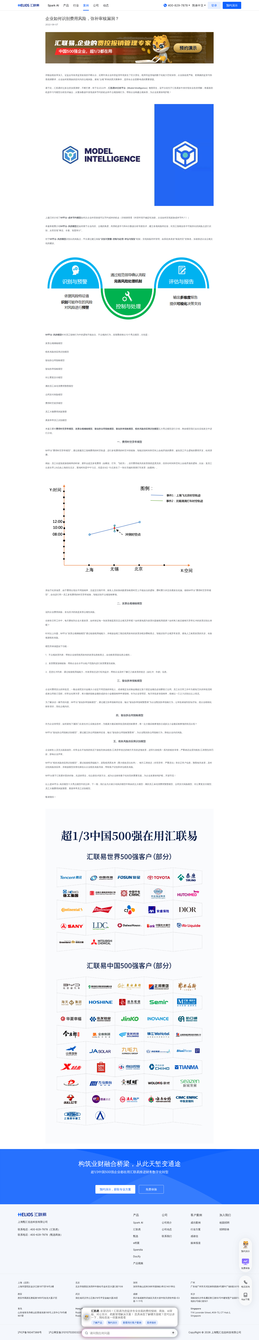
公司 (96, 5)
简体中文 (197, 5)
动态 (106, 5)
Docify (137, 1256)
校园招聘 (224, 1222)
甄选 (135, 1236)
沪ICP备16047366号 (30, 1332)
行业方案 (196, 1229)
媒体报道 (196, 1242)
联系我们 (167, 1236)
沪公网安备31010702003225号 (67, 1332)
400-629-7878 (39, 1234)
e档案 (136, 1242)
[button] (245, 1264)
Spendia (138, 1249)
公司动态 (167, 1229)
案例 (86, 5)
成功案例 (196, 1222)
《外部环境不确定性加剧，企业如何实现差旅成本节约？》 (160, 217)
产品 (66, 5)
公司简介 (167, 1222)
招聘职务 (224, 1229)
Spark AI (53, 5)
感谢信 (194, 1236)
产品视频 (138, 1263)
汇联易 (137, 1229)
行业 (76, 5)
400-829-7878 (178, 5)
